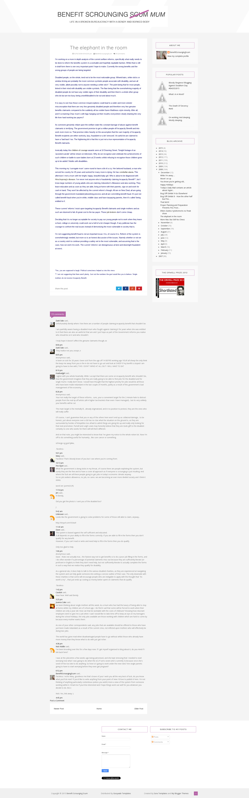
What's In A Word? (176, 94)
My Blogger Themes (180, 793)
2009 (161, 166)
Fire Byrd (59, 466)
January (164, 253)
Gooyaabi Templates (122, 793)
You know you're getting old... (172, 181)
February (165, 250)
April (163, 244)
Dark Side (60, 320)
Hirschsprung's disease (65, 179)
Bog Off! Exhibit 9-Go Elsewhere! (173, 193)
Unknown (60, 514)
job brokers (111, 212)
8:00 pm (59, 345)
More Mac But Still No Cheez (172, 219)
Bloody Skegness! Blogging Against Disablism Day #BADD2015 (180, 85)
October (164, 225)
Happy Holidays (166, 184)
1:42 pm (59, 589)
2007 (161, 256)
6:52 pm (59, 670)
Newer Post (59, 708)
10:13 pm (60, 463)
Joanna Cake (61, 602)
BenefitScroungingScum (66, 673)
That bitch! (164, 202)
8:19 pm (59, 370)
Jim (57, 493)
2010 (161, 163)
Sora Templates (160, 793)
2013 (161, 154)
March (164, 247)
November (165, 222)
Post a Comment (57, 700)
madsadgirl (60, 373)
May (163, 241)
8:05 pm (59, 354)
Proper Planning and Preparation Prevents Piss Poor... (174, 206)
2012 (161, 157)
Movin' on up (165, 178)
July (162, 234)
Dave (58, 529)
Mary (58, 456)
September (166, 228)
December (165, 172)
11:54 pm (60, 490)
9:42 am (59, 511)
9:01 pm (59, 453)
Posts (155, 737)
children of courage (79, 150)
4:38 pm (59, 643)
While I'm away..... (167, 175)
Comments (158, 742)
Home (99, 708)
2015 (161, 148)
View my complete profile (178, 56)
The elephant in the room (171, 216)
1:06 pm (59, 551)
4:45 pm (59, 697)
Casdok (59, 592)
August (164, 232)
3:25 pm (59, 599)
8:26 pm (59, 391)
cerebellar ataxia (126, 172)
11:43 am (60, 527)
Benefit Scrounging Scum (77, 793)
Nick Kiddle (60, 646)
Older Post (138, 708)
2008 (161, 169)
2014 (161, 151)
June (163, 238)
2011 (161, 160)
